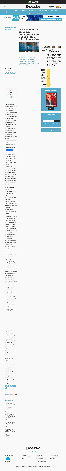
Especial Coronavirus (10, 27)
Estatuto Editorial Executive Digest (39, 456)
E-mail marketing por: (9, 455)
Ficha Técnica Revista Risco (26, 457)
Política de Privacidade (54, 457)
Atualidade (23, 10)
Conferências (39, 13)
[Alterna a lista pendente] (18, 10)
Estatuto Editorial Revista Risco (41, 459)
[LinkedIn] (11, 73)
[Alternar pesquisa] (5, 6)
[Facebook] (6, 73)
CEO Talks (53, 10)
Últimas (15, 10)
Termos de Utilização (54, 455)
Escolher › (9, 149)
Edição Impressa (32, 10)
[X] (8, 73)
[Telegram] (6, 388)
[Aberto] (6, 12)
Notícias (8, 29)
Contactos (52, 458)
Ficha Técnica (24, 455)
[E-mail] (15, 73)
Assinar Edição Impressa (41, 461)
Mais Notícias (48, 77)
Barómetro (30, 13)
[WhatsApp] (13, 73)
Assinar (51, 108)
